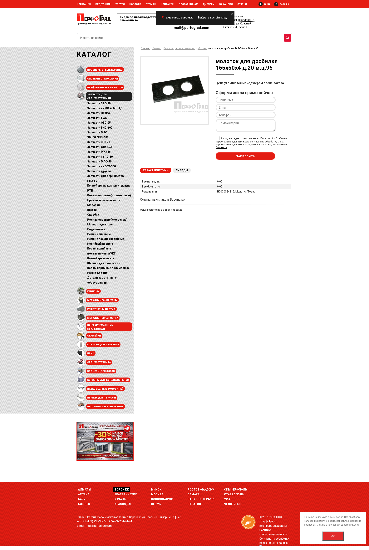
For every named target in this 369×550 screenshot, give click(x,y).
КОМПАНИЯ (84, 4)
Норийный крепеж (100, 243)
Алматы (84, 489)
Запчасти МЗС (97, 132)
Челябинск (233, 504)
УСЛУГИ (120, 4)
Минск (156, 489)
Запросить (245, 156)
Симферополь (235, 489)
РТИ (90, 190)
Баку (81, 499)
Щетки (92, 209)
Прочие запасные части (104, 200)
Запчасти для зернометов (105, 175)
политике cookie (326, 521)
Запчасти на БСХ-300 (101, 166)
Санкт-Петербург (201, 499)
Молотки (93, 205)
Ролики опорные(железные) (107, 219)
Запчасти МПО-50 (99, 161)
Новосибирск (162, 499)
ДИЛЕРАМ (208, 4)
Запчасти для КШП (100, 146)
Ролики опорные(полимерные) (109, 195)
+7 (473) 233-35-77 (94, 521)
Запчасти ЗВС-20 (99, 103)
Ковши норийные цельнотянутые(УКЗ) (101, 251)
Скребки (93, 214)
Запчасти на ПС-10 (100, 156)
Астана (84, 494)
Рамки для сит (97, 272)
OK (333, 536)
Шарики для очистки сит (104, 263)
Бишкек (84, 504)
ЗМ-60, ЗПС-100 (97, 137)
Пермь (156, 504)
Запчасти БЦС (97, 117)
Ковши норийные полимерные (108, 268)
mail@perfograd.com (191, 27)
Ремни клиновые (99, 234)
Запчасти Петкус (99, 113)
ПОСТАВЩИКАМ (188, 4)
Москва (157, 494)
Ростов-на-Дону (201, 489)
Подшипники (96, 229)
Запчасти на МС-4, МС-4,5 (104, 108)
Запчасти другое (99, 171)
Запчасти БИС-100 (99, 127)
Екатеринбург (126, 494)
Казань (120, 499)
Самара (194, 494)
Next (127, 439)
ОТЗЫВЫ (151, 4)
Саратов (194, 504)
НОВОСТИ (135, 4)
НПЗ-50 (92, 180)
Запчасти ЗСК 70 (98, 142)
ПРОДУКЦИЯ (103, 4)
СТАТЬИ (242, 4)
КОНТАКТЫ (167, 4)
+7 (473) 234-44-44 (120, 521)
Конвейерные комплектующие (108, 185)
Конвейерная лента (100, 258)
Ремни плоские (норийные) (106, 238)
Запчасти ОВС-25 (99, 122)
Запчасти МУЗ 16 (99, 151)
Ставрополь (234, 494)
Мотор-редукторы (100, 224)
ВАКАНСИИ (226, 4)
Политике (221, 147)
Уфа (227, 499)
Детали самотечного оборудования (102, 280)
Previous (83, 439)
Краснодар (123, 504)
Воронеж (122, 489)
